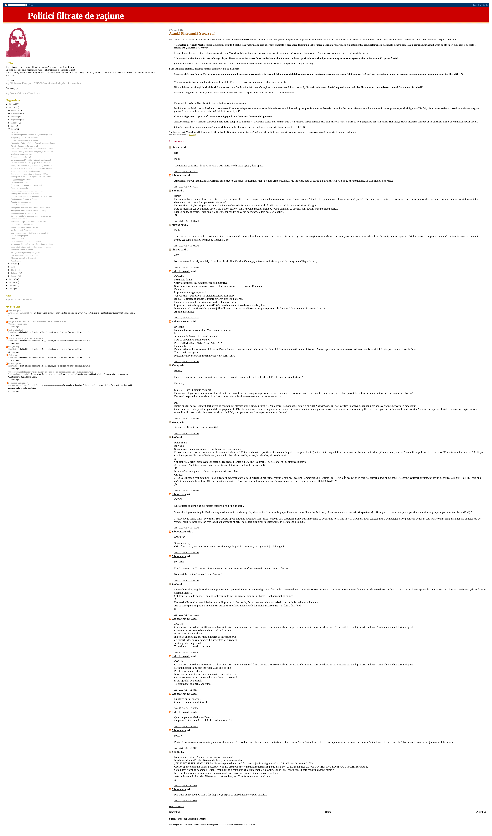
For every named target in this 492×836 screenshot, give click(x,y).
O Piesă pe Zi (14, 363)
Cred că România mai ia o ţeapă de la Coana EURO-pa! (33, 163)
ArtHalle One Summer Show (20, 313)
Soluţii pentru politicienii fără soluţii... (26, 193)
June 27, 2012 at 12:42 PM (186, 708)
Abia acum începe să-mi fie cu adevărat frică (29, 221)
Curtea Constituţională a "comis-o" (24, 140)
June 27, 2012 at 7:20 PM (185, 800)
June (13, 129)
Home (328, 811)
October (14, 117)
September (15, 120)
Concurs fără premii (19, 219)
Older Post (481, 811)
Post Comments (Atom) (194, 818)
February (15, 273)
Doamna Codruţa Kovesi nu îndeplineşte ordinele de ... (33, 151)
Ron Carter (13, 332)
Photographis (14, 310)
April (13, 267)
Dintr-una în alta (17, 238)
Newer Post (174, 811)
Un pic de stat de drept (17, 324)
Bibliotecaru (179, 175)
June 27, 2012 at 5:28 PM (185, 785)
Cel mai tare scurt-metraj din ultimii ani (26, 224)
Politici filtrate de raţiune (76, 15)
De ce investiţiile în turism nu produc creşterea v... (31, 216)
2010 (11, 282)
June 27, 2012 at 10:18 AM (186, 361)
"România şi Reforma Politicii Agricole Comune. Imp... (33, 143)
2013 (11, 104)
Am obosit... (16, 261)
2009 (11, 285)
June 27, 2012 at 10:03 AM (186, 246)
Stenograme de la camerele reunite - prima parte (30, 210)
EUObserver (201, 47)
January (14, 276)
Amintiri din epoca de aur (21, 202)
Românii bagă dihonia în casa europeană (27, 191)
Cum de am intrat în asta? (21, 157)
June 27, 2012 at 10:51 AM (186, 528)
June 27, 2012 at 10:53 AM (186, 552)
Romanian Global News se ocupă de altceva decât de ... (33, 149)
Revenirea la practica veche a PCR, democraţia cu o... (32, 134)
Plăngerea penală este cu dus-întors (25, 137)
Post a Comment (176, 806)
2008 (11, 288)
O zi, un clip (13, 346)
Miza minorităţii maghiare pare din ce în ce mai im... (32, 244)
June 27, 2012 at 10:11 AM (186, 317)
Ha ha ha (14, 132)
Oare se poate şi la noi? (20, 182)
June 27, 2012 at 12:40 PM (186, 690)
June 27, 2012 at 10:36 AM (186, 418)
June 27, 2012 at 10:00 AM (186, 221)
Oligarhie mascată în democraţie (24, 258)
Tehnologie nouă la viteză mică (23, 213)
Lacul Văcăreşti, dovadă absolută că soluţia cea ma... (32, 247)
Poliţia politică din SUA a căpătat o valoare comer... (31, 177)
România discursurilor (19, 188)
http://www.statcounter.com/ (19, 299)
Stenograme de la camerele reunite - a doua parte (30, 207)
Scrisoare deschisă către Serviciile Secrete (25, 385)
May (13, 264)
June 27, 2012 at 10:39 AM (186, 490)
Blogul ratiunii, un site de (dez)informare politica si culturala (37, 321)
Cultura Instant (15, 330)
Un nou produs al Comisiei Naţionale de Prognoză (31, 160)
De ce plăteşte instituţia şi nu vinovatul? (27, 185)
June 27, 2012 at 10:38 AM (186, 433)
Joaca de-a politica (18, 205)
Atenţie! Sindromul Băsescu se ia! (192, 33)
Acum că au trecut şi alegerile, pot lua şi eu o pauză (31, 168)
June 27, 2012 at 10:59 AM (186, 580)
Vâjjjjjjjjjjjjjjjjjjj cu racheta (21, 179)
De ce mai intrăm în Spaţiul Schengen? (26, 241)
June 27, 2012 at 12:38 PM (186, 652)
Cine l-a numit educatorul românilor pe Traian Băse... (32, 196)
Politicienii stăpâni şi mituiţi (22, 250)
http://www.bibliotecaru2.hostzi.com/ (23, 93)
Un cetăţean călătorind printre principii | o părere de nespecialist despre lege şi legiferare (50, 372)
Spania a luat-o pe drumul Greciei (24, 227)
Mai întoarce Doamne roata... (22, 154)
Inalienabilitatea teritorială (19, 374)
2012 (11, 107)
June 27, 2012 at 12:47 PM (186, 726)
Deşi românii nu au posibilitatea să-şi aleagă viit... (30, 233)
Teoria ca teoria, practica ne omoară (25, 338)
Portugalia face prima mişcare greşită (25, 252)
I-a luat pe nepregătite (19, 235)
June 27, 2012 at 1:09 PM (185, 748)
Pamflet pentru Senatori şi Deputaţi (25, 199)
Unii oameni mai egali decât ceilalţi (25, 255)
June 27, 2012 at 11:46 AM (186, 615)
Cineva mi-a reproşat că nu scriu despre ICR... (29, 174)
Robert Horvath (181, 271)
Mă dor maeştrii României (21, 230)
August (14, 123)
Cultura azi (13, 355)
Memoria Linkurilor (18, 383)
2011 (11, 279)
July (13, 126)
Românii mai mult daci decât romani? (26, 171)
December (15, 110)
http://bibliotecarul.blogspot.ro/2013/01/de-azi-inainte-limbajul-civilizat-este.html (43, 83)
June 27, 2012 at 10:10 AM (186, 267)
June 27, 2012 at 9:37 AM (186, 187)
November (15, 113)
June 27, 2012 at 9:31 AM (186, 171)
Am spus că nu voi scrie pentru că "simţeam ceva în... (32, 165)
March (14, 270)
